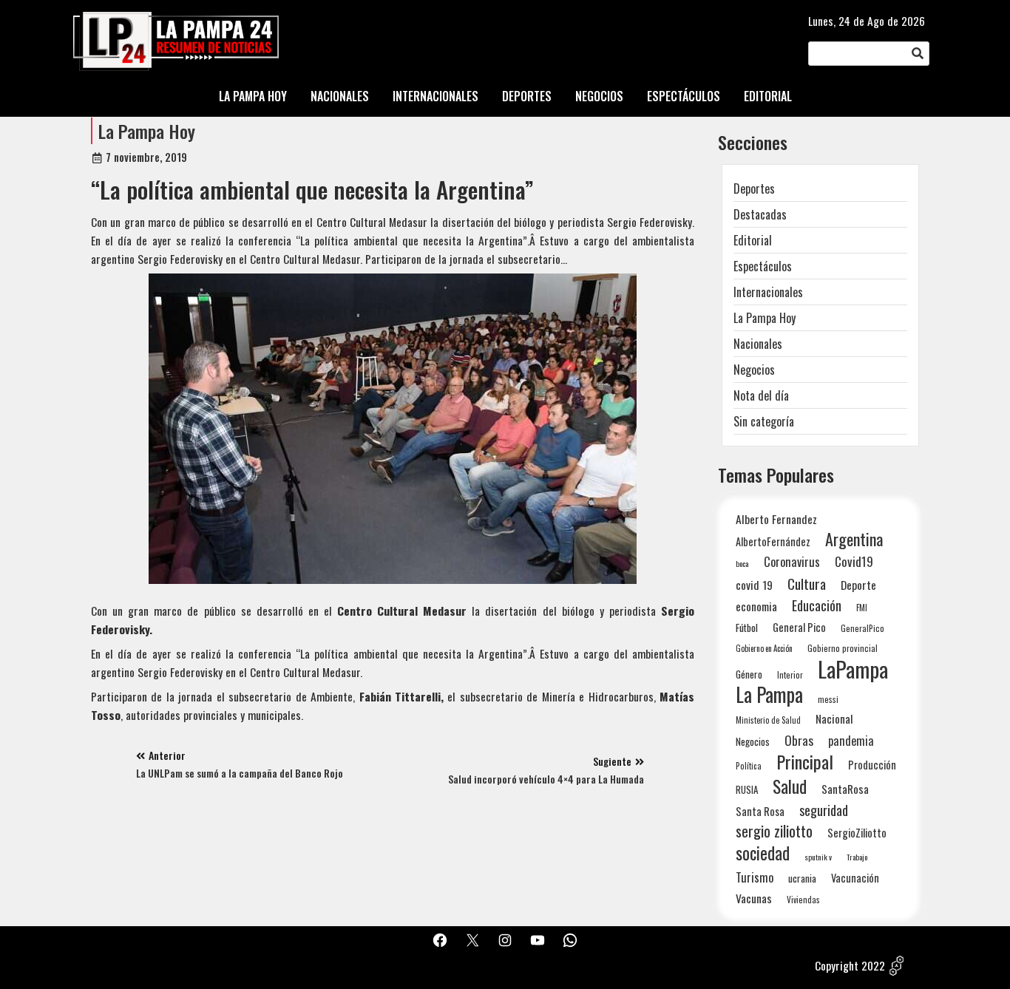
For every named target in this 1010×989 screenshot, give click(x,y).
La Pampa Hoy (146, 131)
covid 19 (754, 584)
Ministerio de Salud (768, 720)
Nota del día (761, 395)
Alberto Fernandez (776, 519)
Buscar (917, 54)
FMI (861, 607)
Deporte (858, 585)
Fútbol (747, 627)
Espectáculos (762, 266)
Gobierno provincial (842, 648)
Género (749, 674)
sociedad (763, 852)
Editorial (752, 240)
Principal (804, 761)
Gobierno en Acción (764, 648)
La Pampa (769, 694)
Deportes (754, 188)
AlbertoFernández (773, 541)
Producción (872, 764)
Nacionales (757, 344)
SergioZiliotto (857, 832)
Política (749, 766)
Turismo (754, 877)
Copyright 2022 (850, 965)
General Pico (799, 627)
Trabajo (857, 857)
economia (756, 606)
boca (742, 563)
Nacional (834, 718)
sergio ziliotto (774, 831)
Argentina (854, 539)
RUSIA (747, 789)
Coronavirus (792, 561)
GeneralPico (862, 628)
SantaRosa (845, 789)
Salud (790, 786)
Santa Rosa (760, 811)
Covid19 (854, 561)
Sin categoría (763, 421)
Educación (816, 605)
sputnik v (818, 857)
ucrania (802, 878)
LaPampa (853, 668)
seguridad (823, 809)
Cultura (806, 583)
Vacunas (754, 898)
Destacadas (760, 214)
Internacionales (768, 292)
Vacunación (855, 878)
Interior (790, 674)
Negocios (754, 369)
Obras (798, 740)
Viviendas (803, 899)
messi (828, 699)
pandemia (851, 741)
